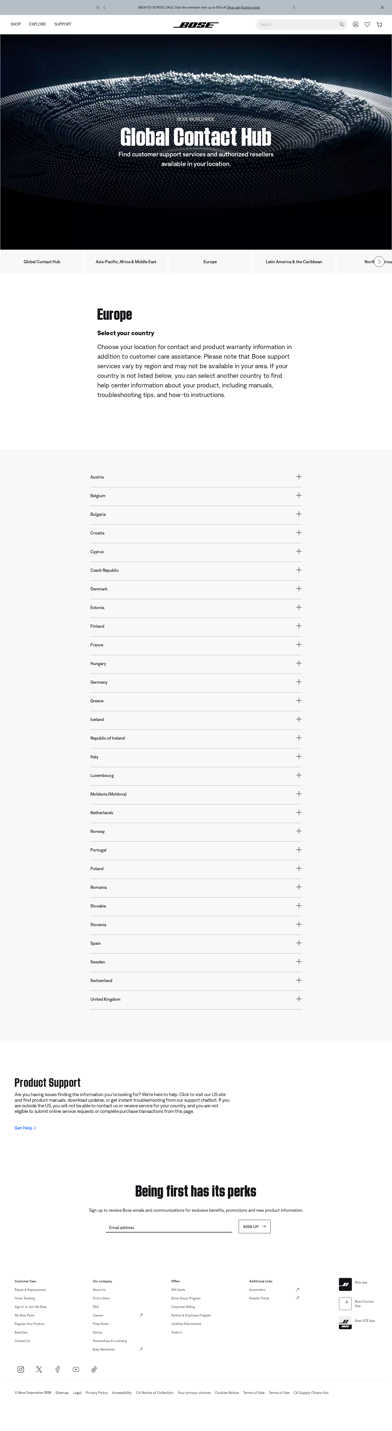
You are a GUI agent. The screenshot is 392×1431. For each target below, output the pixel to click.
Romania (98, 887)
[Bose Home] (196, 24)
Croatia (97, 532)
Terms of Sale (254, 1393)
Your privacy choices (194, 1393)
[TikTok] (94, 1369)
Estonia (97, 607)
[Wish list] (367, 24)
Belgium (98, 495)
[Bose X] (39, 1369)
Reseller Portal (259, 1298)
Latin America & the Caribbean (294, 261)
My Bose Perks (24, 1315)
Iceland (97, 719)
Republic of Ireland (107, 738)
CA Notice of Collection (154, 1393)
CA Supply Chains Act (311, 1393)
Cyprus (97, 551)
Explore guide (250, 7)
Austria (97, 477)
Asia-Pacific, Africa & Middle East (126, 261)
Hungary (98, 663)
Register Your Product (30, 1324)
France (96, 644)
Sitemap (62, 1393)
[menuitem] (18, 24)
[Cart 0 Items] (379, 25)
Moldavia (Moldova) (108, 794)
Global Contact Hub (42, 261)
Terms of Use (279, 1393)
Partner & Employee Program (191, 1315)
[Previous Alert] (104, 7)
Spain (95, 943)
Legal (77, 1393)
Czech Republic (104, 570)
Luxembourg (102, 775)
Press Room (101, 1324)
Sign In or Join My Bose (31, 1307)
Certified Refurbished (186, 1324)
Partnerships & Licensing (110, 1341)
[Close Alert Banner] (382, 7)
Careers (98, 1315)
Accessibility (122, 1393)
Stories (97, 1332)
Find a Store (101, 1298)
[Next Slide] (379, 261)
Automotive (257, 1290)
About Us (99, 1290)
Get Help (23, 1127)
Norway (97, 831)
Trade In (176, 1332)
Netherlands (101, 812)
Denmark (98, 588)
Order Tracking (25, 1298)
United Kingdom (105, 999)
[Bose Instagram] (21, 1369)
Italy (94, 756)
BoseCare (21, 1332)
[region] (199, 7)
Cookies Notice (227, 1393)
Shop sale (234, 7)
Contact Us (22, 1341)
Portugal (98, 850)
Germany (98, 682)
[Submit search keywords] (342, 24)
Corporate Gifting (183, 1307)
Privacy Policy (97, 1393)
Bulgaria (98, 514)
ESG (96, 1307)
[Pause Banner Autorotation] (98, 7)
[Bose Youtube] (76, 1369)
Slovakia (98, 905)
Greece (96, 700)
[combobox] (301, 24)
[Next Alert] (294, 7)
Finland (97, 626)
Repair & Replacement (30, 1290)
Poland (96, 868)
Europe (210, 261)
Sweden (97, 961)
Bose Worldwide (104, 1349)
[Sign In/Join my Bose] (355, 24)
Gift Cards (178, 1290)
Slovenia (98, 924)
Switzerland (101, 980)
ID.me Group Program (186, 1298)
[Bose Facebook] (57, 1369)
